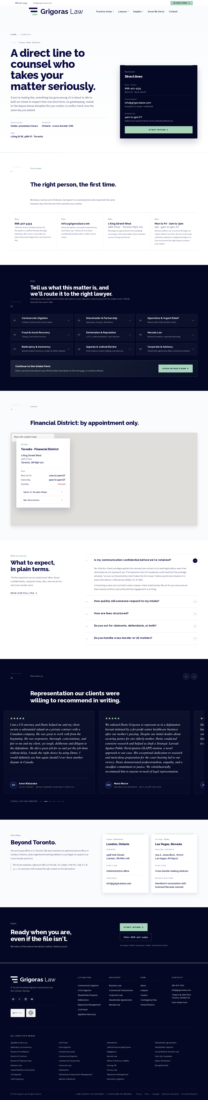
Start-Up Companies (163, 1056)
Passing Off (111, 1065)
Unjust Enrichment (162, 1060)
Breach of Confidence (20, 1051)
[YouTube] (31, 999)
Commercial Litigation (88, 985)
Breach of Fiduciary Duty (21, 1060)
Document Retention (189, 1094)
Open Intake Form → (175, 368)
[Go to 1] (41, 801)
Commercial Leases (67, 1051)
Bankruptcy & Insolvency (21, 1047)
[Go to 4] (54, 801)
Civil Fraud (82, 1009)
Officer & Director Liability (118, 1060)
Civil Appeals (16, 1074)
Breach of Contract (19, 1056)
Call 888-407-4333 (136, 937)
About (143, 985)
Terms (146, 1094)
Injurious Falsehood (67, 1079)
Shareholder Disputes (88, 995)
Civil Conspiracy (17, 1079)
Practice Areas (105, 11)
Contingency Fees (149, 1000)
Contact (173, 11)
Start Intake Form (179, 1002)
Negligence (112, 1051)
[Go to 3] (50, 801)
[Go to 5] (58, 801)
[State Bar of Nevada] (31, 1013)
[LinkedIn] (25, 999)
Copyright (155, 1094)
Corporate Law (116, 995)
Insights (138, 11)
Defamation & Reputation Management (75, 1074)
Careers (144, 995)
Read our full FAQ (24, 593)
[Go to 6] (62, 801)
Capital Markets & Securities (23, 1070)
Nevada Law (114, 1004)
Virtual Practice (148, 1004)
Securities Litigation (115, 1079)
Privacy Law (112, 1070)
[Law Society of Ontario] (18, 1013)
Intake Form (181, 3)
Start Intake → (159, 130)
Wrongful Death (161, 1065)
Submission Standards (170, 1094)
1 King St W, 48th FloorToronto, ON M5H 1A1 (181, 996)
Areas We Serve (156, 11)
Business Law (115, 985)
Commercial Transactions (121, 990)
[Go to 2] (45, 801)
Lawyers (123, 11)
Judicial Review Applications (119, 1047)
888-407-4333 (133, 88)
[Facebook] (13, 999)
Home (14, 35)
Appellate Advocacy (87, 1014)
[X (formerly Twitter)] (19, 999)
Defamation (83, 1000)
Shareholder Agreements (120, 1000)
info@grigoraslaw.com (138, 102)
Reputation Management (89, 1004)
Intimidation (112, 1042)
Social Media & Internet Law (167, 1051)
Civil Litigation (84, 990)
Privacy (139, 1094)
